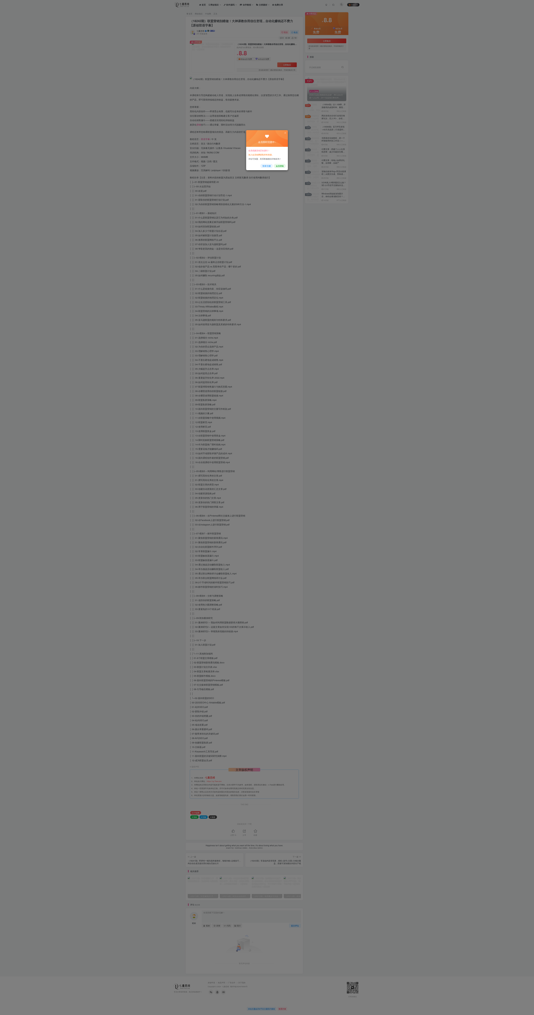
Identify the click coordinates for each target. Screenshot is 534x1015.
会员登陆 (280, 165)
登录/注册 (266, 165)
